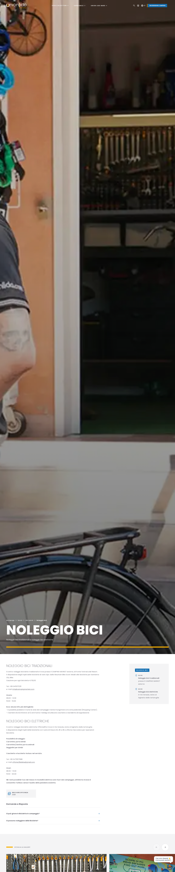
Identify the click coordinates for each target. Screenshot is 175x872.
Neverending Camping (157, 5)
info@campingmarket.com (23, 689)
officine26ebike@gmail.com (23, 762)
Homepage (10, 620)
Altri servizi (29, 620)
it (143, 5)
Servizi (20, 620)
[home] (16, 6)
